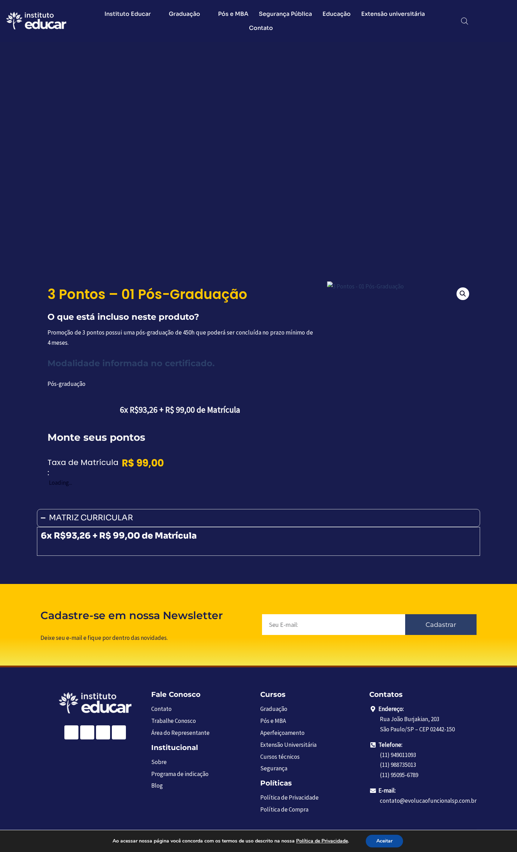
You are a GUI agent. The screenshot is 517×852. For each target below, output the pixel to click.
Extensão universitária (393, 14)
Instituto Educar (127, 14)
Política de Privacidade (322, 841)
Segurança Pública (285, 14)
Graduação (184, 14)
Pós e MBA (233, 14)
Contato (261, 28)
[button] (463, 293)
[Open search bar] (464, 21)
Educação (337, 14)
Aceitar (384, 841)
